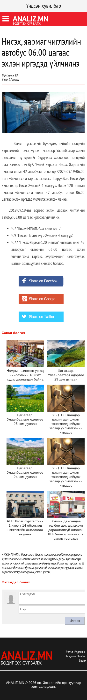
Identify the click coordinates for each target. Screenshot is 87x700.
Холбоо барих (81, 658)
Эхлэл (69, 652)
